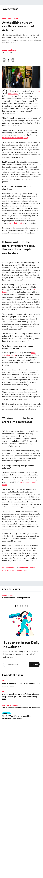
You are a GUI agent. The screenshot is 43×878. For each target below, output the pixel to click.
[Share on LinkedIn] (8, 60)
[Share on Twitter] (4, 60)
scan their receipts (16, 223)
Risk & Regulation (10, 19)
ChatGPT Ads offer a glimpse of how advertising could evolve (17, 717)
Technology (23, 568)
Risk (25, 570)
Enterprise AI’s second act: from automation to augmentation (21, 684)
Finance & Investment (12, 705)
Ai (3, 681)
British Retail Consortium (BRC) (15, 138)
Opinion (6, 713)
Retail (19, 570)
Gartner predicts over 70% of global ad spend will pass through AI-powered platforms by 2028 (20, 696)
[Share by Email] (13, 60)
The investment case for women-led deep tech (21, 707)
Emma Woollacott (9, 50)
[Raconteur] (10, 9)
